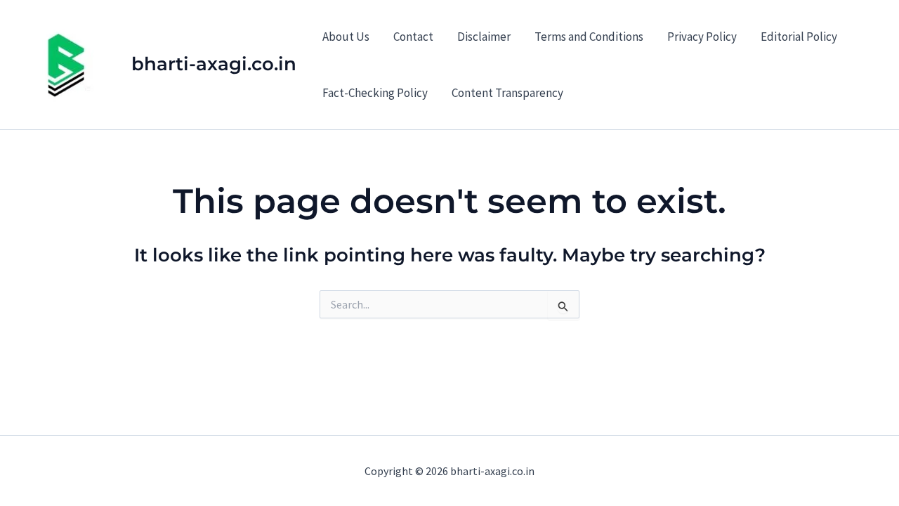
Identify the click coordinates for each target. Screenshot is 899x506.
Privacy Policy (702, 36)
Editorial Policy (799, 36)
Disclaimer (484, 36)
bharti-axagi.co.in (213, 64)
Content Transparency (507, 92)
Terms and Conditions (588, 36)
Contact (413, 36)
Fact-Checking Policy (375, 92)
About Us (345, 36)
